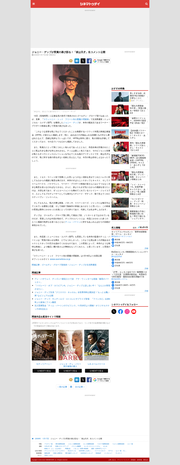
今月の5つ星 (48, 446)
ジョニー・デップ (71, 122)
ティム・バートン (73, 221)
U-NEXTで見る (44, 370)
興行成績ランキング (71, 453)
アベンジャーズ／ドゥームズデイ (54, 451)
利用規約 (133, 460)
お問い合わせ (112, 460)
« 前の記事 (62, 386)
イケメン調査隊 (76, 446)
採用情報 (139, 460)
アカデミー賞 (48, 444)
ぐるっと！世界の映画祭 (80, 448)
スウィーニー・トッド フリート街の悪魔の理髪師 (66, 119)
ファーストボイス (100, 451)
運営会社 (145, 460)
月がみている (72, 451)
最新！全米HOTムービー (98, 448)
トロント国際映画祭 (74, 444)
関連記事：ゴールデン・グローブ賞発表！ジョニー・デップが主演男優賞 (64, 264)
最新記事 (47, 453)
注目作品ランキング (87, 453)
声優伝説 (67, 448)
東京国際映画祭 (60, 444)
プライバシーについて (123, 460)
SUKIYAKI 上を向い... (85, 451)
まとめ (105, 446)
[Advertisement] (90, 29)
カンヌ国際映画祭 (88, 444)
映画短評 (98, 453)
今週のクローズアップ (61, 446)
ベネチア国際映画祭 (103, 444)
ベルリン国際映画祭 (118, 444)
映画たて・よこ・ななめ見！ (53, 448)
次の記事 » (79, 386)
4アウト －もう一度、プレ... (117, 451)
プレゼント (118, 453)
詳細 (146, 248)
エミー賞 (130, 444)
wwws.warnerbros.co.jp (60, 259)
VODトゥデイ (48, 455)
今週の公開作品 (57, 453)
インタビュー (108, 453)
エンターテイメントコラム (92, 446)
